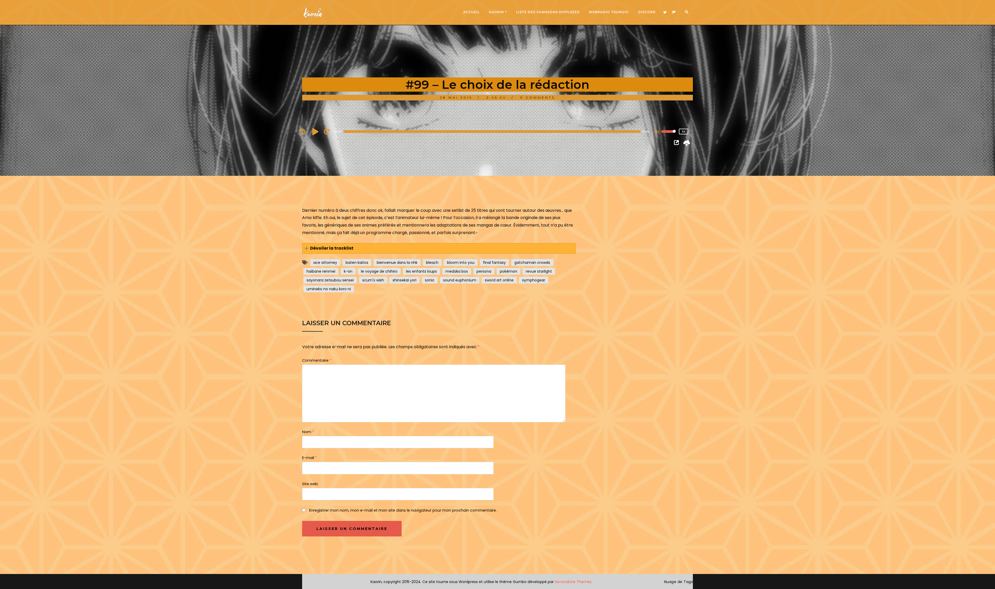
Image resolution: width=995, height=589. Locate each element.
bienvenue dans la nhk (397, 262)
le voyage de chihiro (379, 271)
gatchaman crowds (532, 262)
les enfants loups (421, 271)
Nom (308, 431)
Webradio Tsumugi (609, 12)
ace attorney (325, 262)
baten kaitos (357, 262)
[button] (439, 248)
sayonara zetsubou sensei (330, 280)
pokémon (508, 271)
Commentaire (316, 360)
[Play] (316, 131)
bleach (432, 262)
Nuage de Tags (678, 581)
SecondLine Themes (573, 581)
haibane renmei (321, 271)
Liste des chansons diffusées (547, 12)
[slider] (668, 135)
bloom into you (460, 262)
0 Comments (537, 97)
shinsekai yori (404, 280)
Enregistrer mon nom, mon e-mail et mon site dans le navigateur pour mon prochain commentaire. (403, 510)
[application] (495, 131)
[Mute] (657, 132)
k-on (348, 271)
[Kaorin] (312, 12)
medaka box (456, 271)
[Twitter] (664, 12)
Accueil (471, 12)
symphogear (533, 280)
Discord (647, 12)
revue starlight (539, 271)
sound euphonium (459, 280)
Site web (310, 483)
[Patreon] (673, 12)
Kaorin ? (498, 12)
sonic (430, 280)
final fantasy (494, 262)
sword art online (499, 280)
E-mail (309, 457)
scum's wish (373, 280)
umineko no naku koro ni (329, 289)
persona (484, 271)
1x (683, 131)
